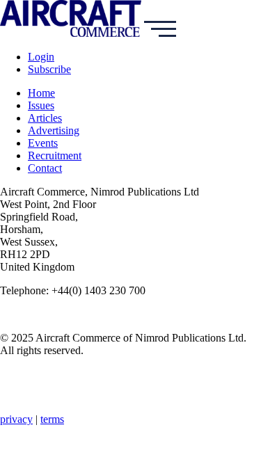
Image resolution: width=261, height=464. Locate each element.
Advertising (53, 130)
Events (43, 143)
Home (41, 93)
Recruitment (54, 155)
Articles (45, 118)
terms (52, 419)
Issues (41, 105)
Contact (45, 168)
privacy (16, 419)
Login (41, 57)
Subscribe (49, 69)
